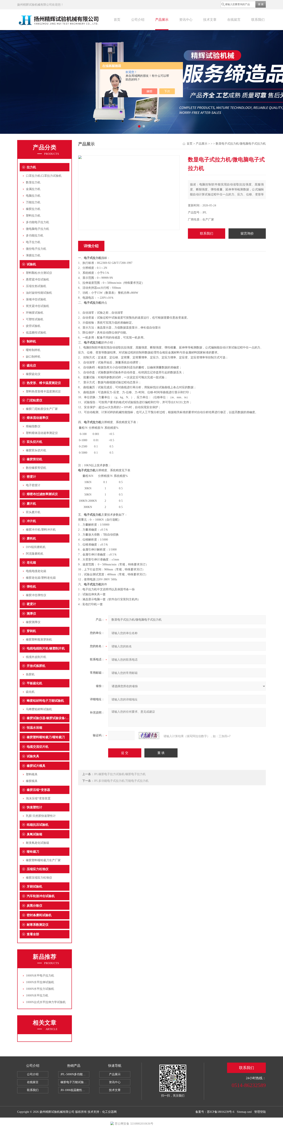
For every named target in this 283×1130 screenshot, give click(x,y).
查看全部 (33, 934)
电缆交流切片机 (37, 746)
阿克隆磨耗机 (34, 553)
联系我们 (258, 19)
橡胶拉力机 (33, 209)
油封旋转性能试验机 (39, 292)
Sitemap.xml (244, 1111)
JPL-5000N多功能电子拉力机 (74, 1074)
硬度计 (31, 604)
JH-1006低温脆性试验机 (74, 1090)
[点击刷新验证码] (149, 735)
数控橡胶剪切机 (36, 467)
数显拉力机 (33, 182)
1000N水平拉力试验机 (40, 988)
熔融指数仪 (33, 426)
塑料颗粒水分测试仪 (39, 272)
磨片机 (31, 503)
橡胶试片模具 (36, 765)
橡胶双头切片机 (36, 450)
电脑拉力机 (33, 195)
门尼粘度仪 (34, 400)
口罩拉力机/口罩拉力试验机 (44, 175)
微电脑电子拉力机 (37, 228)
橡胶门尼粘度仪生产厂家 (42, 408)
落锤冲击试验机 (36, 299)
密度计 (31, 476)
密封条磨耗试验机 (39, 915)
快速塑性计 (34, 807)
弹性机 (31, 586)
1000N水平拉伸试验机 (40, 982)
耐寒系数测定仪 (37, 924)
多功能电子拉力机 (37, 222)
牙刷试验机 (34, 886)
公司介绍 (137, 19)
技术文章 (209, 19)
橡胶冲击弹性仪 (36, 595)
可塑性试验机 (34, 319)
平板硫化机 (34, 683)
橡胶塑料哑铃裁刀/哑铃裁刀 (46, 737)
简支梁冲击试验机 (37, 306)
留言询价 (247, 233)
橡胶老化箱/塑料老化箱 (41, 577)
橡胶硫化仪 (33, 374)
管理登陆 (260, 1111)
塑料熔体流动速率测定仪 (42, 433)
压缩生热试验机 (36, 286)
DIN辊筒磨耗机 (36, 547)
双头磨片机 (33, 512)
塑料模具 (31, 774)
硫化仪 (31, 365)
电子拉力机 (33, 242)
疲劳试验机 (33, 326)
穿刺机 (31, 631)
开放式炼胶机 (36, 665)
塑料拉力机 (33, 215)
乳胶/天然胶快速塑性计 (41, 815)
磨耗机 (31, 538)
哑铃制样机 (33, 350)
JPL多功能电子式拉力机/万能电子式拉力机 (121, 780)
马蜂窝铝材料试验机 (39, 709)
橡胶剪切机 (34, 459)
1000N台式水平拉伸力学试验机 (46, 1002)
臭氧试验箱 (34, 834)
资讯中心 (185, 19)
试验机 (31, 264)
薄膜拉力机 (33, 255)
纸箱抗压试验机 (37, 824)
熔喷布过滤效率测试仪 (42, 494)
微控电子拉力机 (36, 248)
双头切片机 (34, 441)
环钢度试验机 (34, 312)
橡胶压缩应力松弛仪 (39, 877)
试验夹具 (33, 756)
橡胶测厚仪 (33, 622)
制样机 (31, 341)
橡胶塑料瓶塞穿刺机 (39, 639)
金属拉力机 (33, 189)
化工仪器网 (109, 1111)
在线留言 (234, 19)
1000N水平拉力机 (37, 995)
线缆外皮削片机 (36, 657)
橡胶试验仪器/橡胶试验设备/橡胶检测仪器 (48, 718)
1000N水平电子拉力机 (40, 975)
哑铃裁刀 (33, 851)
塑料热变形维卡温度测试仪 (43, 391)
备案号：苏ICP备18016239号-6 (214, 1111)
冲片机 (31, 521)
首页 (117, 19)
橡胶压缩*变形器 (38, 789)
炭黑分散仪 (34, 905)
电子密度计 (33, 485)
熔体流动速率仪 (37, 417)
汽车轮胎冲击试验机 (41, 896)
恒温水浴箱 (34, 727)
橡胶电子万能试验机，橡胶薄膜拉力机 (74, 1082)
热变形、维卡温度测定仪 (44, 383)
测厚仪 (31, 613)
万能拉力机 (33, 202)
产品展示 (161, 19)
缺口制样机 (33, 356)
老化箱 (31, 562)
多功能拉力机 (34, 235)
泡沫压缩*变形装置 (38, 798)
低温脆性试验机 (36, 332)
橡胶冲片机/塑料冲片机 (41, 529)
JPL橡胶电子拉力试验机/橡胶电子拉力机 (120, 774)
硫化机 (30, 691)
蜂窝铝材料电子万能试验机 (45, 700)
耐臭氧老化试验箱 (37, 842)
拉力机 (31, 167)
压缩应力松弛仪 (37, 869)
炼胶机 (30, 674)
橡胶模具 (31, 781)
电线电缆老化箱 (36, 571)
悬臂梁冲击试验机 (37, 279)
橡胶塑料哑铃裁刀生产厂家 (43, 860)
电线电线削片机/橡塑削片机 (46, 648)
